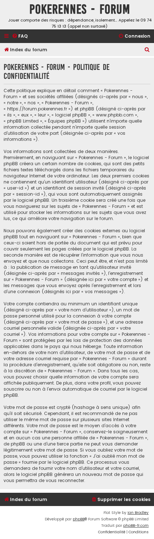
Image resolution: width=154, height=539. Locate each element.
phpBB (79, 519)
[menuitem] (20, 36)
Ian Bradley (138, 512)
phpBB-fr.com (136, 525)
